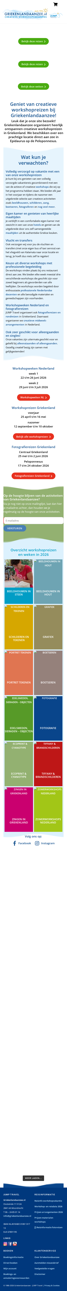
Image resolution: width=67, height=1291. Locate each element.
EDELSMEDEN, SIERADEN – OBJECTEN (19, 729)
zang (46, 202)
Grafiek (48, 637)
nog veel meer (46, 206)
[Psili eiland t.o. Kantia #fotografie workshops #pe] (33, 1083)
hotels (37, 224)
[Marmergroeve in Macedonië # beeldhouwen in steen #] (33, 924)
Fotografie (48, 728)
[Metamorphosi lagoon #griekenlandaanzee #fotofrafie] (33, 981)
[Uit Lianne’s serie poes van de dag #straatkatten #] (33, 1043)
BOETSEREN (48, 682)
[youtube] (15, 1243)
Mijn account (9, 1268)
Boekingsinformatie (13, 1257)
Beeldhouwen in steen (19, 593)
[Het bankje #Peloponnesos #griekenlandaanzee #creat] (33, 1026)
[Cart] (55, 4)
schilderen (36, 202)
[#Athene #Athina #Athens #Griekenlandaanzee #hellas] (33, 942)
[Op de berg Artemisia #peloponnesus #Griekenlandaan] (33, 1063)
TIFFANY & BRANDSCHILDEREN (48, 775)
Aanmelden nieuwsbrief (46, 1262)
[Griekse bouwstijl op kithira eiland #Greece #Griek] (33, 1143)
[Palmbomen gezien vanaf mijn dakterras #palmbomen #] (33, 1163)
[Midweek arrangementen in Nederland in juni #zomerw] (33, 903)
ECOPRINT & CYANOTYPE (19, 775)
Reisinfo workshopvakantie (48, 1200)
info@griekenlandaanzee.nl (17, 1215)
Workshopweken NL (32, 397)
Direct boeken (10, 1262)
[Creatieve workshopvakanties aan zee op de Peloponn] (33, 881)
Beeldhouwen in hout (48, 593)
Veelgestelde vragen (44, 1268)
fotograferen (26, 206)
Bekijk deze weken (32, 86)
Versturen (14, 528)
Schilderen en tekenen (19, 638)
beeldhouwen (20, 202)
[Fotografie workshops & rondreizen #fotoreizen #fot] (33, 1004)
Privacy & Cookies (52, 1285)
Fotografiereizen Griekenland (32, 475)
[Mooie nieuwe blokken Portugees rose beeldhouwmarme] (33, 860)
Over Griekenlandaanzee (46, 1257)
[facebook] (10, 1243)
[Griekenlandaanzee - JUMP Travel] (32, 18)
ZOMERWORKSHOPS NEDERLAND (48, 820)
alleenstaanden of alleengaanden (37, 343)
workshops (42, 186)
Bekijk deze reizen (32, 41)
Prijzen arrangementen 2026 (48, 1212)
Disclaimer (39, 1274)
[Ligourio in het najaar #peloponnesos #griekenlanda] (33, 959)
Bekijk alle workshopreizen (32, 436)
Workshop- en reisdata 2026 (48, 1206)
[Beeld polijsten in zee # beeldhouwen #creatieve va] (33, 1124)
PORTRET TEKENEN (19, 682)
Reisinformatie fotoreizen (49, 1227)
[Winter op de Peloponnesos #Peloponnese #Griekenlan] (33, 1102)
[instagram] (5, 1243)
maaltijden (12, 232)
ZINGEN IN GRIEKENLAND (19, 820)
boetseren (12, 206)
